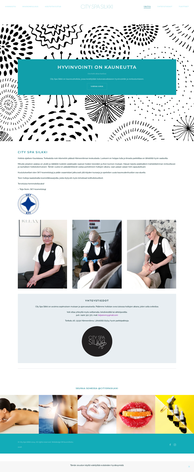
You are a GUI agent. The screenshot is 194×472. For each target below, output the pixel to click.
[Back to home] (97, 6)
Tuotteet (184, 7)
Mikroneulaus (30, 7)
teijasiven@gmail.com (108, 315)
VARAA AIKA (97, 86)
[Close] (189, 467)
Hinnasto (10, 7)
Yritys (147, 7)
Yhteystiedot (164, 7)
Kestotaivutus (53, 7)
